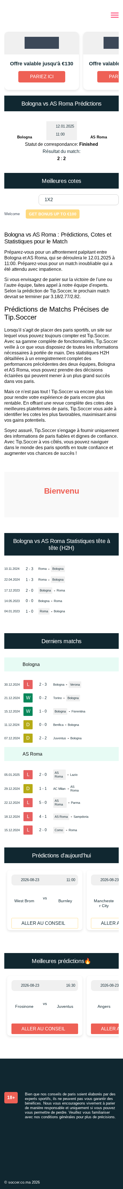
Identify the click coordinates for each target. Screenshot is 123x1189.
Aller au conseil (43, 923)
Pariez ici (41, 76)
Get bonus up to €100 (52, 214)
